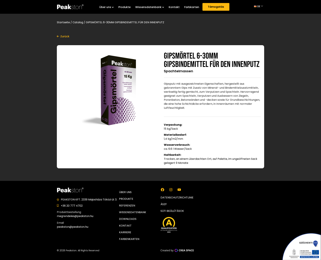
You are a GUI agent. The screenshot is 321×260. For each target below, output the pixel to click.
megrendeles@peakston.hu (75, 216)
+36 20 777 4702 (72, 205)
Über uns (105, 7)
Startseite (63, 22)
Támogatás (216, 7)
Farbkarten (191, 7)
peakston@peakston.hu (72, 227)
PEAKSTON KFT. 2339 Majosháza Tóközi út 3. (89, 199)
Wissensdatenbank (148, 7)
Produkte (124, 7)
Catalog (78, 22)
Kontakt (174, 7)
